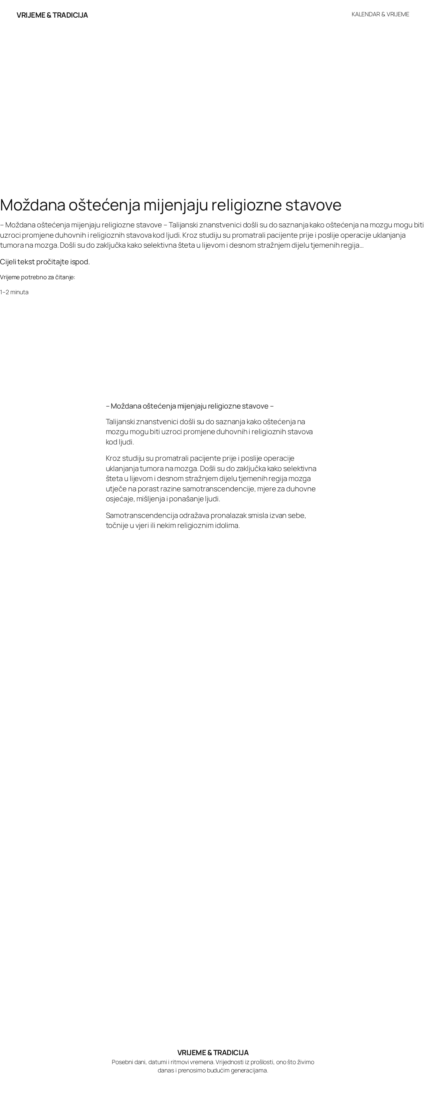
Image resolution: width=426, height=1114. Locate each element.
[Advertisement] (199, 142)
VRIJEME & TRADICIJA (52, 15)
